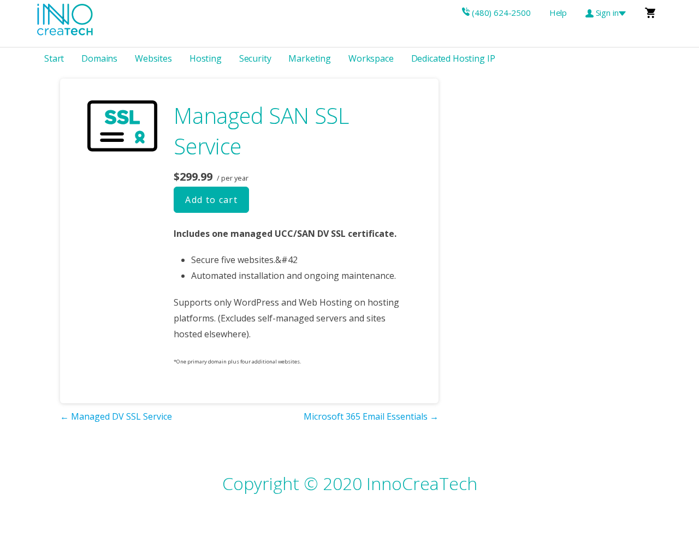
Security (255, 58)
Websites (153, 58)
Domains (99, 58)
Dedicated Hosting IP (453, 58)
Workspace (371, 58)
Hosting (205, 58)
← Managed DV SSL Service (116, 416)
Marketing (309, 58)
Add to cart (211, 200)
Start (54, 58)
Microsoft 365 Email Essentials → (371, 416)
